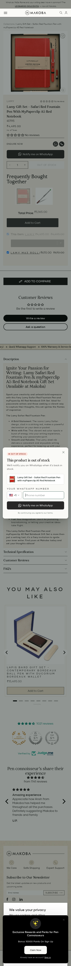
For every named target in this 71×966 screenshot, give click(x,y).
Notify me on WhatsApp (38, 505)
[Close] (63, 452)
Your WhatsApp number (28, 488)
